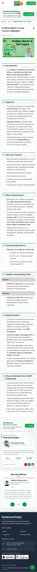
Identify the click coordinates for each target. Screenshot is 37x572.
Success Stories (25, 534)
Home (3, 21)
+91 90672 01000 (12, 549)
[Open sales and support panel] (32, 567)
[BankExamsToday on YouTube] (25, 464)
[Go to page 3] (24, 504)
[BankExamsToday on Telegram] (29, 464)
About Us (23, 531)
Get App (30, 425)
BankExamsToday (12, 517)
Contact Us (6, 534)
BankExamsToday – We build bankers (18, 567)
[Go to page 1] (12, 504)
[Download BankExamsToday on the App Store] (8, 557)
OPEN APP (32, 3)
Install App (30, 14)
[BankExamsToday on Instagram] (32, 464)
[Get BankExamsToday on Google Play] (22, 557)
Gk (9, 21)
